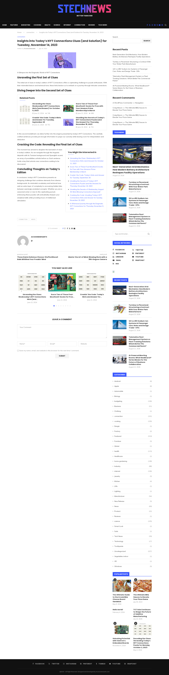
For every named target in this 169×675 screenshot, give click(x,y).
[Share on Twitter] (69, 228)
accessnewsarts (29, 48)
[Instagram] (152, 25)
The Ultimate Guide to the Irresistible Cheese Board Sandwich (121, 598)
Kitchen (133, 481)
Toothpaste (133, 546)
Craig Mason (117, 108)
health (47, 25)
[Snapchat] (162, 25)
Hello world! (118, 610)
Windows (133, 566)
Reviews (91, 25)
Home (4, 25)
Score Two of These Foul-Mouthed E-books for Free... (62, 295)
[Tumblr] (157, 25)
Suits (133, 531)
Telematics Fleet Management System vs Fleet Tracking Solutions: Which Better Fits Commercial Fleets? (131, 78)
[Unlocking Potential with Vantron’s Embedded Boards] (122, 629)
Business (133, 406)
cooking (37, 25)
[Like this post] (65, 228)
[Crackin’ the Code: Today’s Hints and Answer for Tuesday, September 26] (25, 121)
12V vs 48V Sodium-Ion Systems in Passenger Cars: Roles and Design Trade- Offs (130, 70)
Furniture (133, 441)
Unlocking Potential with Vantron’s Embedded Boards (121, 640)
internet (67, 25)
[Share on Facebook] (67, 228)
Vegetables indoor (133, 556)
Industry (133, 466)
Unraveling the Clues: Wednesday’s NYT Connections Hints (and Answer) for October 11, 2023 (46, 107)
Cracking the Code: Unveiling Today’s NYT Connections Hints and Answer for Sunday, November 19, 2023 (86, 197)
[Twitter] (149, 25)
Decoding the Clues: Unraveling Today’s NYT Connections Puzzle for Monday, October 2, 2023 (142, 643)
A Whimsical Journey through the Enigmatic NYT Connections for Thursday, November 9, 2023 (87, 206)
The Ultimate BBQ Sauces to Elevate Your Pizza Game (130, 109)
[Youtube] (159, 25)
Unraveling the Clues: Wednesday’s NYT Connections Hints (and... (32, 296)
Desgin (133, 426)
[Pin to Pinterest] (72, 228)
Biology (133, 396)
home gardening (133, 461)
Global (133, 446)
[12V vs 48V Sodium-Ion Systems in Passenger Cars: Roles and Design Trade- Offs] (119, 201)
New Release (133, 501)
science (57, 25)
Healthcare (133, 456)
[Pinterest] (155, 25)
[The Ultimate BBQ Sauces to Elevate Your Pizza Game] (142, 586)
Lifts (133, 486)
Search (115, 37)
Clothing (133, 411)
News (33, 219)
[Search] (165, 25)
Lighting (133, 491)
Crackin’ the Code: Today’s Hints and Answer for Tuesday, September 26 (46, 119)
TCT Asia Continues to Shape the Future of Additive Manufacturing (142, 613)
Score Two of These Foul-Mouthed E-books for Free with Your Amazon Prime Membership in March (89, 107)
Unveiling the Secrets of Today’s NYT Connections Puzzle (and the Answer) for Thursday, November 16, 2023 (90, 121)
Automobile (133, 391)
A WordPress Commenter (122, 103)
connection (79, 25)
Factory (133, 431)
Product (133, 511)
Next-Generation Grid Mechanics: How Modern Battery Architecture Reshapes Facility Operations (131, 55)
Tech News (102, 25)
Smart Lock (133, 526)
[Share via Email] (74, 228)
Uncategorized (133, 551)
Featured (14, 25)
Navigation (139, 103)
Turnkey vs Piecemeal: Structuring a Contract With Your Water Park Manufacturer (132, 63)
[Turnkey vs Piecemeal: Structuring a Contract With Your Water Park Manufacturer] (119, 185)
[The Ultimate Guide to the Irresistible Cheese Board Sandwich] (122, 586)
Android (133, 381)
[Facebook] (147, 25)
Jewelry (133, 476)
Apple (133, 386)
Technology (133, 541)
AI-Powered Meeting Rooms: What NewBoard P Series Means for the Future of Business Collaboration (131, 88)
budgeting (25, 25)
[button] (21, 291)
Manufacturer (133, 496)
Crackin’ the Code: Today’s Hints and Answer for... (92, 295)
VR (133, 561)
